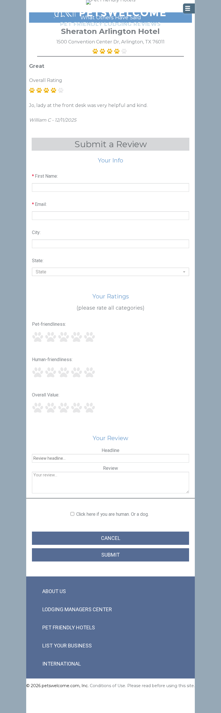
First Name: (45, 176)
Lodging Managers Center (77, 609)
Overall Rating (45, 80)
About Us (54, 591)
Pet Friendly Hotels (68, 627)
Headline (110, 450)
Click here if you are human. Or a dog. (112, 514)
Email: (39, 204)
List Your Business (67, 646)
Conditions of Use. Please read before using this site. (142, 685)
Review (110, 468)
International (61, 664)
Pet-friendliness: (49, 324)
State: (37, 260)
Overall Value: (45, 395)
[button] (110, 272)
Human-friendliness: (52, 359)
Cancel (110, 538)
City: (36, 232)
